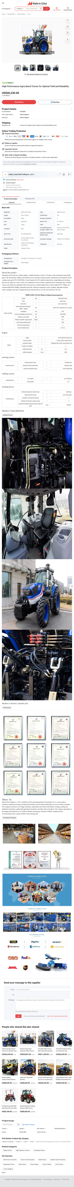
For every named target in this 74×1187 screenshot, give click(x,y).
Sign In (5, 190)
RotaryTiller (22, 1132)
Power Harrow (41, 1132)
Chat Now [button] (56, 102)
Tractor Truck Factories (27, 1160)
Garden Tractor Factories (57, 1160)
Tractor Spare (34, 1164)
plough (21, 1128)
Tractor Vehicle (46, 1164)
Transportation (11, 14)
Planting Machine (60, 1128)
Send (18, 1016)
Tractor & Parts (21, 14)
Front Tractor (59, 1164)
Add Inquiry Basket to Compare (37, 74)
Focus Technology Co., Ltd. (24, 1179)
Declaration (57, 1179)
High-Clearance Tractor (23, 1150)
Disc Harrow (40, 1128)
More (3, 1172)
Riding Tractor (7, 1150)
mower (4, 1132)
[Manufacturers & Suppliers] (37, 3)
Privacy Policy (65, 1179)
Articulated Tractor (39, 1150)
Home (3, 14)
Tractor (29, 14)
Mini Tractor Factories (9, 1160)
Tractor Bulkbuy (8, 1169)
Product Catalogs (29, 1124)
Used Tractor (22, 1164)
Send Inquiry (19, 102)
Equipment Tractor (9, 1164)
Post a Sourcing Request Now (57, 1016)
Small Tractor (42, 1160)
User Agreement (48, 1179)
